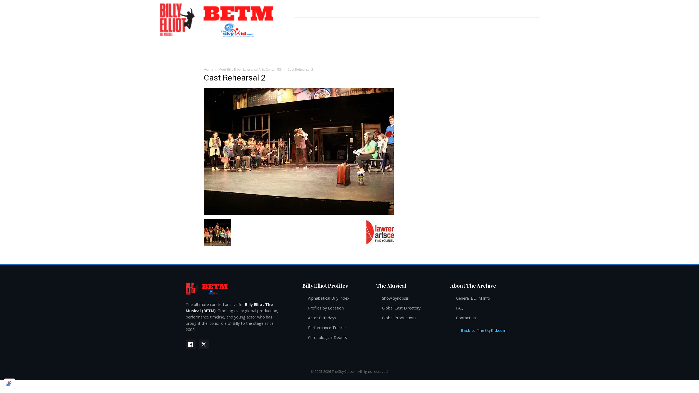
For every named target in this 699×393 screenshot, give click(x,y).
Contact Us (466, 317)
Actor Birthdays (322, 317)
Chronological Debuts (327, 337)
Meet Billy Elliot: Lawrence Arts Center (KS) (250, 69)
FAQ (460, 308)
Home (208, 69)
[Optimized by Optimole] (9, 384)
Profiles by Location (326, 308)
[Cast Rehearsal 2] (299, 213)
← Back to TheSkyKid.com (481, 330)
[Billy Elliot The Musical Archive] (238, 288)
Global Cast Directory (401, 308)
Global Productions (399, 317)
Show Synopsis (395, 298)
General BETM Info (473, 298)
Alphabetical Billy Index (329, 298)
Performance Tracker (327, 327)
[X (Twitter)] (204, 344)
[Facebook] (191, 344)
